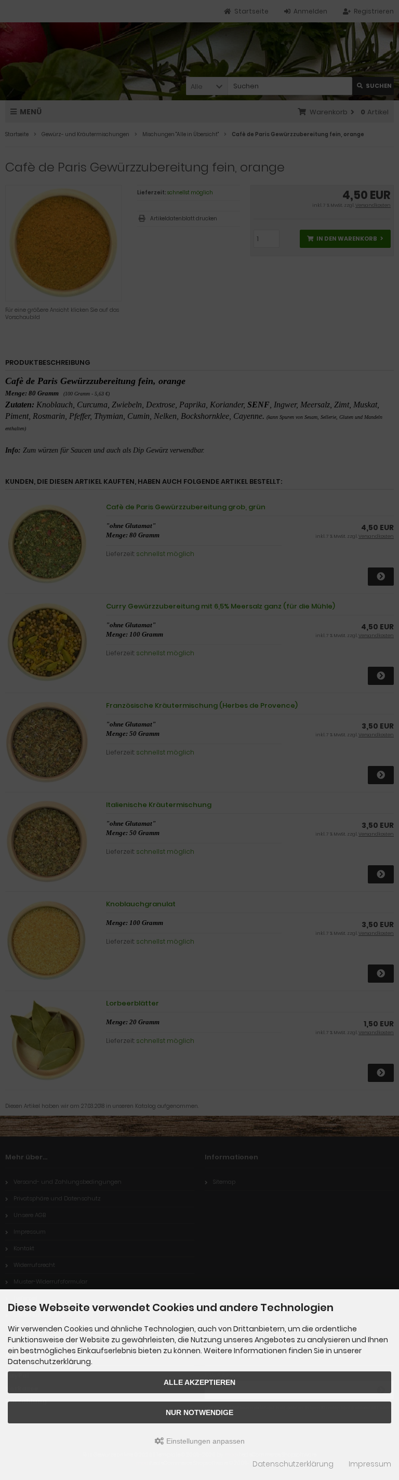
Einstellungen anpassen (204, 1441)
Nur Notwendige (199, 1412)
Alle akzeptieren (199, 1382)
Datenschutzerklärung (293, 1464)
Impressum (370, 1464)
